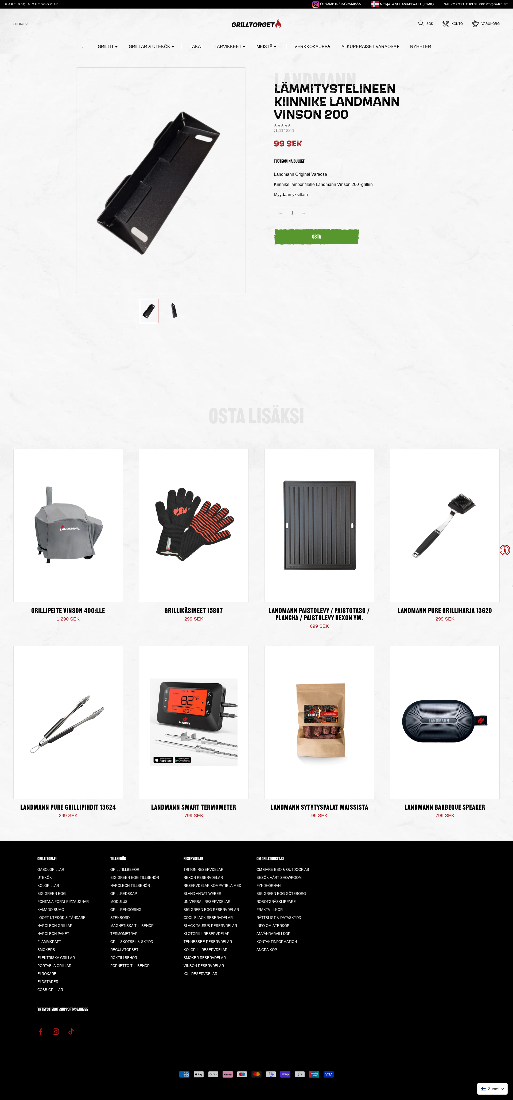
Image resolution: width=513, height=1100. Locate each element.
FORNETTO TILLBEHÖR (130, 966)
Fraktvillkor (269, 910)
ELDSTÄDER (47, 982)
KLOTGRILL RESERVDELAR (207, 934)
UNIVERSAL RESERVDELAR (207, 902)
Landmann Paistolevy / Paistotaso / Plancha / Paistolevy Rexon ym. (319, 615)
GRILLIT (106, 46)
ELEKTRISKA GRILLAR (56, 958)
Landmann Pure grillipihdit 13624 (68, 808)
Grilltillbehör (124, 870)
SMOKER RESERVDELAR (205, 958)
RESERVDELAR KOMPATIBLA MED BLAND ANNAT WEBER (212, 890)
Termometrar (124, 934)
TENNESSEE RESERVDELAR (208, 942)
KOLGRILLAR (48, 886)
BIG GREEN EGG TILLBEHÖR (134, 878)
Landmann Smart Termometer (193, 808)
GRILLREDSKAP (123, 894)
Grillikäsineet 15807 (194, 611)
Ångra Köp (266, 950)
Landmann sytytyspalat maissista (319, 808)
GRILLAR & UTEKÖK (149, 46)
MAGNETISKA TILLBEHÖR (132, 926)
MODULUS (118, 902)
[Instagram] (56, 1031)
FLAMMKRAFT (49, 942)
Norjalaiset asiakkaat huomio (406, 4)
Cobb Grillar (50, 990)
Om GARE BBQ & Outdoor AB (282, 870)
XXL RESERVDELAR (200, 974)
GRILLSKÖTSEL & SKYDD (131, 942)
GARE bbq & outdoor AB (32, 4)
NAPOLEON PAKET (53, 934)
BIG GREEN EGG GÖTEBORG (281, 894)
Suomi (18, 24)
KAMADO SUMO (50, 910)
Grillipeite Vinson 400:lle (68, 611)
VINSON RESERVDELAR (204, 966)
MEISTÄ (264, 46)
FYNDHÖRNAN (268, 886)
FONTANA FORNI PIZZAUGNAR (63, 902)
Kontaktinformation (276, 942)
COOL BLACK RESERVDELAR (208, 918)
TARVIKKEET (228, 46)
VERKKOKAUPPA (312, 46)
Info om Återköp (272, 926)
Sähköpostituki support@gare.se (476, 4)
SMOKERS (46, 950)
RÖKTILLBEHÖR (123, 958)
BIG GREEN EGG (51, 894)
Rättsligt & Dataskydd (278, 918)
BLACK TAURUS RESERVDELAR (210, 926)
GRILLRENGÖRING (125, 910)
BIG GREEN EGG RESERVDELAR (211, 910)
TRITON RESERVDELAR (203, 870)
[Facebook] (40, 1031)
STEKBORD (120, 918)
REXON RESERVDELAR (203, 878)
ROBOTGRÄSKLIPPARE (276, 902)
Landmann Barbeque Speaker (445, 808)
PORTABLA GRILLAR (54, 966)
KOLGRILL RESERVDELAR (205, 950)
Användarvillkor (273, 934)
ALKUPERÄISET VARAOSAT (370, 46)
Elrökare (46, 974)
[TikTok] (71, 1031)
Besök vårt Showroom (279, 878)
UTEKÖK (44, 878)
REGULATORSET (124, 950)
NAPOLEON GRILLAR (54, 926)
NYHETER (420, 46)
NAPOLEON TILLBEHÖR (130, 886)
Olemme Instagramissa (340, 3)
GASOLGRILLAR (50, 870)
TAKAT (196, 46)
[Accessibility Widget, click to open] (505, 550)
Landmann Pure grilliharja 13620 (445, 611)
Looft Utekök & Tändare (61, 918)
